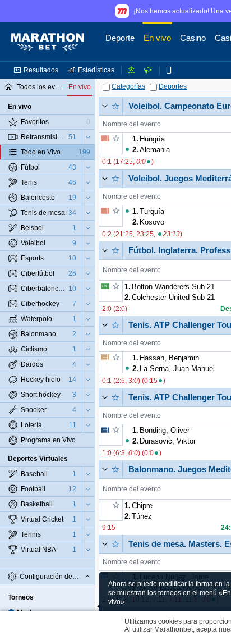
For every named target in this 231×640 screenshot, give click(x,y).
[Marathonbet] (47, 42)
